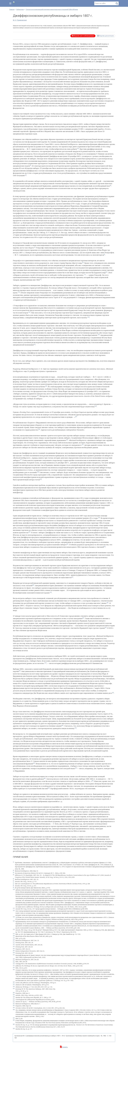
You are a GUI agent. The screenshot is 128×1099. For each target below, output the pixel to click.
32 (67, 544)
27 (20, 459)
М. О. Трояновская (20, 20)
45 (75, 727)
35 (72, 577)
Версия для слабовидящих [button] (83, 36)
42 (19, 670)
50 (48, 788)
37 (50, 592)
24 (39, 429)
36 (33, 585)
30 (99, 517)
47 (76, 767)
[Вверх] (124, 1095)
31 (29, 532)
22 (95, 406)
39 (83, 617)
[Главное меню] (10, 3)
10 (106, 272)
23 (76, 416)
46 (33, 763)
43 (112, 692)
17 (52, 329)
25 (67, 439)
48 (44, 778)
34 (35, 569)
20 (46, 386)
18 (98, 334)
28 (38, 471)
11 (84, 274)
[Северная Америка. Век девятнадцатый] (23, 3)
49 (92, 780)
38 (107, 602)
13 (19, 292)
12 (40, 279)
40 (105, 627)
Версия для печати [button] (106, 36)
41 (45, 662)
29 (40, 479)
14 (16, 917)
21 (37, 395)
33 (104, 546)
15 (29, 312)
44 (62, 725)
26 (82, 444)
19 (34, 344)
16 (88, 317)
